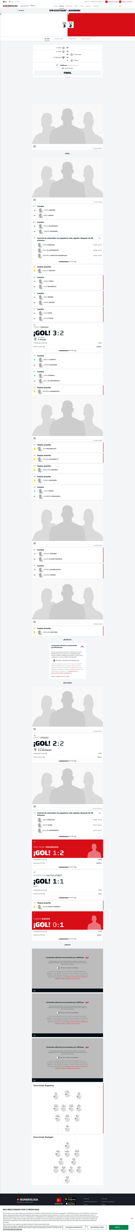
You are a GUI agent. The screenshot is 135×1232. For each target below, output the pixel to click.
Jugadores (88, 6)
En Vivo (81, 6)
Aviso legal (104, 1198)
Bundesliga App (113, 1)
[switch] (53, 661)
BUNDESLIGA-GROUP (96, 1)
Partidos (61, 6)
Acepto (117, 1227)
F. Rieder (75, 60)
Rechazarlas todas (97, 1227)
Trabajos (103, 1204)
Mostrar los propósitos (74, 1227)
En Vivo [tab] (47, 38)
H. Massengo (77, 54)
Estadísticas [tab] (72, 38)
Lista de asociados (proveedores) (12, 1229)
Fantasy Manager (127, 1)
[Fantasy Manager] (120, 1)
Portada (55, 6)
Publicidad (86, 1198)
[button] (119, 5)
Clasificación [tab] (85, 38)
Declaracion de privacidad (107, 1201)
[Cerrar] (132, 1218)
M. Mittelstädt (57, 57)
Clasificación (69, 6)
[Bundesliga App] (106, 1)
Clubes (76, 6)
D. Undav (59, 48)
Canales (86, 1)
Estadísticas (96, 6)
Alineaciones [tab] (58, 38)
